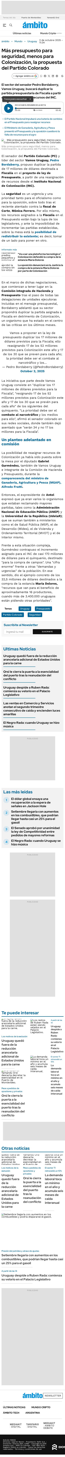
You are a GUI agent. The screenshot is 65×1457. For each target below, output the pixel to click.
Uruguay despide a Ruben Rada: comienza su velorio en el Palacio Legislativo (26, 691)
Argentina (32, 1412)
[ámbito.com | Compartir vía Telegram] (57, 75)
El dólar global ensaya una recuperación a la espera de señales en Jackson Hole (31, 802)
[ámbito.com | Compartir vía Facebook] (45, 75)
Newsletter (58, 33)
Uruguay (32, 41)
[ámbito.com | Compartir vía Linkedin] (53, 75)
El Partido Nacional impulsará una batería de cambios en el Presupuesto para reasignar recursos (33, 120)
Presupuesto (43, 608)
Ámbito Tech (11, 1412)
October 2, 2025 (32, 371)
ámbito (5, 41)
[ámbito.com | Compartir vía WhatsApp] (41, 75)
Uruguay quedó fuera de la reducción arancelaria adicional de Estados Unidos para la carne (31, 659)
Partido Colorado (12, 614)
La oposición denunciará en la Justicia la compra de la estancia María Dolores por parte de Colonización (40, 268)
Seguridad (35, 614)
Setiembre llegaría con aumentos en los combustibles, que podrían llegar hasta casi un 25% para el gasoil (34, 817)
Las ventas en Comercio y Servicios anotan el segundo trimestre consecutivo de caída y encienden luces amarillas (31, 708)
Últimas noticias (22, 33)
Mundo (18, 41)
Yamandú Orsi (53, 18)
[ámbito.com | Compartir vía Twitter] (49, 75)
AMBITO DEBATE (49, 1425)
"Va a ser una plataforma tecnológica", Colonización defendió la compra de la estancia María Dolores (40, 256)
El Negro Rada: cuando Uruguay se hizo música (31, 724)
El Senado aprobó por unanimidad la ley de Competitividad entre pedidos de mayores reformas (35, 831)
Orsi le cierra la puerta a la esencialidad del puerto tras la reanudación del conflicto (31, 675)
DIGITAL (16, 1425)
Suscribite (47, 632)
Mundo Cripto (48, 33)
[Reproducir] (8, 108)
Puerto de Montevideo (31, 18)
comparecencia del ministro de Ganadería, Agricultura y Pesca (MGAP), (31, 482)
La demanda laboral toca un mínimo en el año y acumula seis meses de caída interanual (57, 1079)
